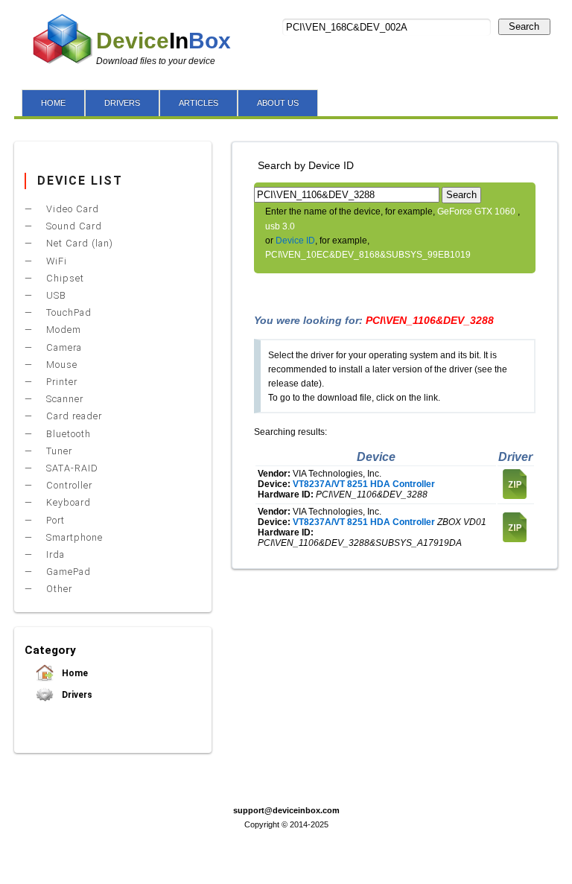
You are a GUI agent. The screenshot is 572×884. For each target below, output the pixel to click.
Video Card (71, 208)
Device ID (295, 240)
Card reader (72, 416)
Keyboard (67, 502)
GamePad (67, 571)
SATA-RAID (70, 468)
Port (54, 520)
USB (54, 295)
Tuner (57, 451)
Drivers (76, 695)
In (163, 40)
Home (74, 673)
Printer (60, 381)
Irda (54, 554)
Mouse (60, 364)
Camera (62, 347)
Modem (62, 329)
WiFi (55, 261)
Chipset (63, 278)
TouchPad (67, 312)
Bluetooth (67, 433)
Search (524, 26)
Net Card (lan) (78, 243)
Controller (67, 485)
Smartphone (73, 537)
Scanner (63, 398)
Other (57, 588)
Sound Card (72, 226)
